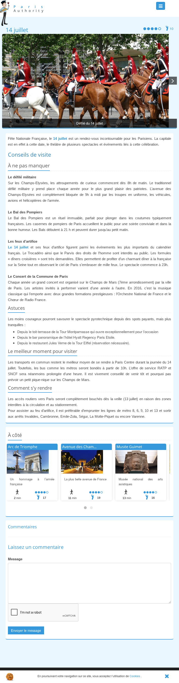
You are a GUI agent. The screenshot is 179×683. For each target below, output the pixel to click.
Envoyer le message (26, 630)
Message (15, 558)
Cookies (135, 676)
